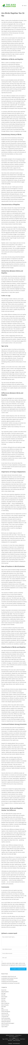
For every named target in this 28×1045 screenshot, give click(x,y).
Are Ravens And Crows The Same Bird (9, 981)
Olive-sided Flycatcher (6, 1020)
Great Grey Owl (4, 1013)
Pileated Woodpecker (6, 1021)
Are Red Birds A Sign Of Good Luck (8, 976)
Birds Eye (3, 1000)
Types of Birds (4, 1026)
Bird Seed (3, 998)
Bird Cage (3, 993)
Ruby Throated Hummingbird (7, 1023)
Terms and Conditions (13, 1036)
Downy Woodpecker (5, 1011)
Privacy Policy (18, 1035)
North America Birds (5, 1018)
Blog (2, 1008)
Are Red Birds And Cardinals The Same (9, 978)
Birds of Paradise (5, 1005)
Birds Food (3, 1001)
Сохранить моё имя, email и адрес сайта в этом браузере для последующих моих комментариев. (13, 964)
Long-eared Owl (4, 1016)
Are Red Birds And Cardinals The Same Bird (10, 983)
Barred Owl (3, 990)
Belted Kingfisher (5, 991)
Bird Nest (3, 995)
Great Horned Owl (5, 1015)
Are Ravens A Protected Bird (7, 979)
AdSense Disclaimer (10, 1035)
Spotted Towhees (5, 1025)
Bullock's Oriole (4, 1010)
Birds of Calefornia (5, 1003)
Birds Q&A (3, 1006)
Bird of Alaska (4, 996)
